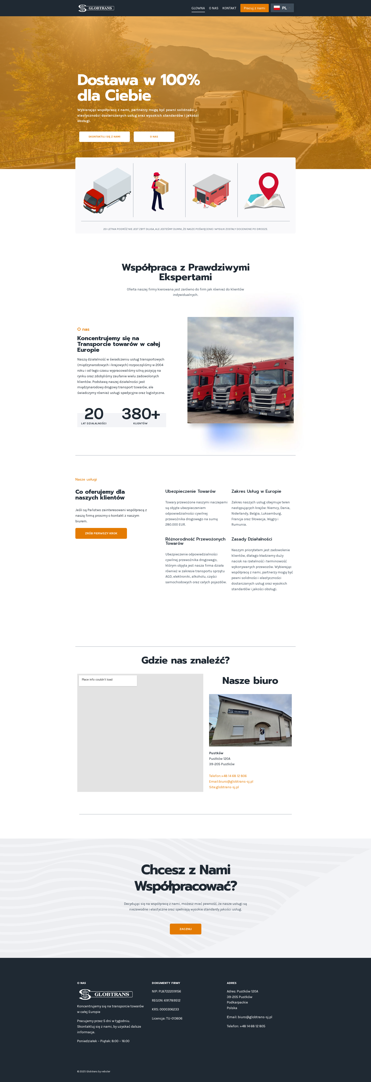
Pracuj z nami (254, 8)
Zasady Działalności (251, 539)
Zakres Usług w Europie (256, 491)
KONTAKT (229, 8)
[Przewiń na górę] (362, 1075)
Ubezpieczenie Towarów (190, 491)
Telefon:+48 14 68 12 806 (228, 776)
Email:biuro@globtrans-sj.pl (231, 781)
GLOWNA (198, 8)
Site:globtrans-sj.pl (224, 787)
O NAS (213, 8)
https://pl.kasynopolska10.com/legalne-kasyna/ (164, 631)
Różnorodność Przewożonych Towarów (195, 541)
